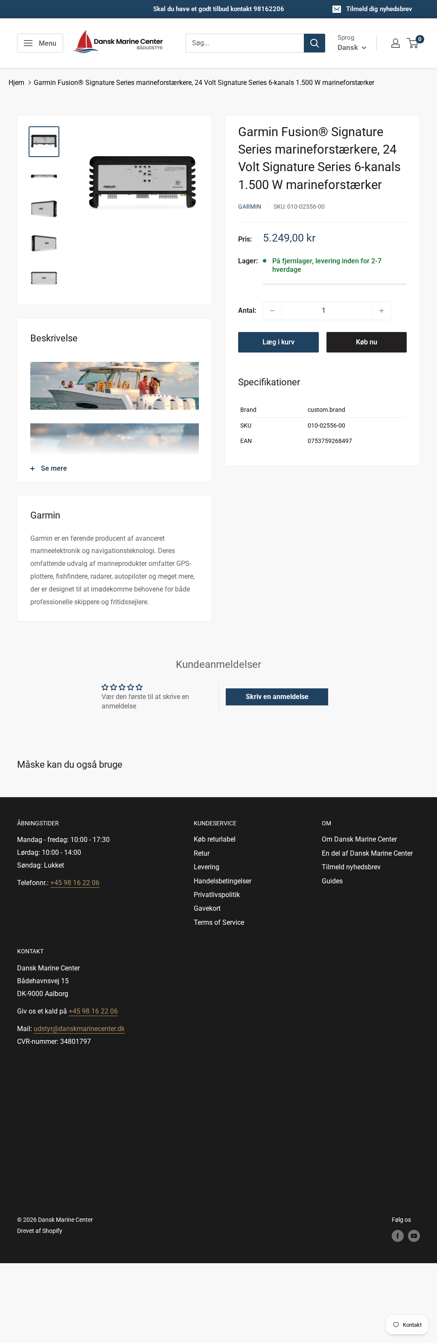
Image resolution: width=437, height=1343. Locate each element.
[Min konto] (395, 43)
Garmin (249, 206)
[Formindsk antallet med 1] (272, 311)
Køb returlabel (215, 839)
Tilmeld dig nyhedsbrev (379, 9)
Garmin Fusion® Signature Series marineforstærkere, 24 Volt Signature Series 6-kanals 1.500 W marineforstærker (204, 83)
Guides (332, 881)
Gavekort (207, 908)
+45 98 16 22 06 (74, 883)
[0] (413, 43)
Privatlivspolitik (217, 895)
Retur (202, 853)
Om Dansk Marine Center (359, 839)
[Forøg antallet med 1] (381, 311)
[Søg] (314, 43)
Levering (206, 867)
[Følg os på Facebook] (398, 1236)
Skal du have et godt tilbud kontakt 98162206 (218, 9)
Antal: (247, 310)
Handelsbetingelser (222, 881)
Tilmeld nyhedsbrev (351, 867)
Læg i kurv (278, 342)
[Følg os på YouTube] (414, 1236)
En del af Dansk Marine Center (367, 853)
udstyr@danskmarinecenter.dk (79, 1029)
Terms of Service (219, 922)
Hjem (16, 83)
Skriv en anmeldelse (277, 697)
